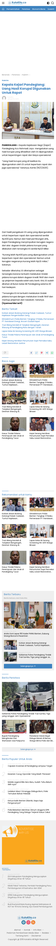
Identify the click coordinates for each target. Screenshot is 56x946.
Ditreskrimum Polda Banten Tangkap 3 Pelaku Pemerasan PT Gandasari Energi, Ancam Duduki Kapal (28, 320)
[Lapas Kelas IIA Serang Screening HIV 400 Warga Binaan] (42, 397)
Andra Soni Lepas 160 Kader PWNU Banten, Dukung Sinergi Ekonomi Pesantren (26, 634)
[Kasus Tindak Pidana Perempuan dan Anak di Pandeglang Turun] (14, 424)
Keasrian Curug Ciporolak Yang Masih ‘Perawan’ (29, 774)
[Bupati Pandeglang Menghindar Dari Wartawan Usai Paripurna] (14, 726)
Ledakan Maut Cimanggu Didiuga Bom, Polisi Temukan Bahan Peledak (28, 792)
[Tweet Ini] (36, 353)
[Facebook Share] (31, 353)
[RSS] (33, 922)
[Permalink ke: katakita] (4, 98)
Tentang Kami (21, 935)
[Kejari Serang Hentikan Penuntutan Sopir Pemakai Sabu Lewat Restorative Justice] (42, 424)
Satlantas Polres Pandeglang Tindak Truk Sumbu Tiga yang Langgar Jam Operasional (35, 656)
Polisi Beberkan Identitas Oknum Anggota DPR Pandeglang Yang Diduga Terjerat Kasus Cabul (29, 811)
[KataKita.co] (18, 3)
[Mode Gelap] (48, 3)
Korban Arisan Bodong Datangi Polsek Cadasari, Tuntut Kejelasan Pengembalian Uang (26, 314)
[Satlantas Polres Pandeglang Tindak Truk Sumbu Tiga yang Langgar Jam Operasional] (10, 657)
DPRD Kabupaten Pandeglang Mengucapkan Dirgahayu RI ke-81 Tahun (28, 896)
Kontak (27, 930)
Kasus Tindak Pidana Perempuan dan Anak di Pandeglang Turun (28, 336)
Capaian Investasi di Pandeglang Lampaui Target (30, 766)
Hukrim (5, 80)
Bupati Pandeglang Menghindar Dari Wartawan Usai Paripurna (13, 738)
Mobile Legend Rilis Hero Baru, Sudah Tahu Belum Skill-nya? (30, 783)
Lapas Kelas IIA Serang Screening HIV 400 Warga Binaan (27, 331)
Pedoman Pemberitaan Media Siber (23, 933)
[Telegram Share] (47, 353)
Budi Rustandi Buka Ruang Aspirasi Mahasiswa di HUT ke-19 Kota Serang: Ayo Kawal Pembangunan (30, 905)
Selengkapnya (27, 666)
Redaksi (45, 933)
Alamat (17, 930)
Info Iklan (37, 930)
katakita (10, 97)
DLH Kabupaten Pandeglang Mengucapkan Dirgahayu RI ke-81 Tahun (27, 877)
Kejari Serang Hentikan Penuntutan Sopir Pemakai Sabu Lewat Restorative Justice (27, 342)
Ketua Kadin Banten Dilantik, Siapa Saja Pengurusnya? (25, 801)
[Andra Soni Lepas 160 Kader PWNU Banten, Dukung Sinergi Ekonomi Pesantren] (28, 615)
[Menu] (3, 3)
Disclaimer (36, 935)
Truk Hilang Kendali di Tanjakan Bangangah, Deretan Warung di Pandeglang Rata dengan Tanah (25, 326)
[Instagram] (28, 922)
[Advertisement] (28, 42)
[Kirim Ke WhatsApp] (52, 353)
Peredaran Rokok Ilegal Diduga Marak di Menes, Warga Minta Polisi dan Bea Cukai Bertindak (42, 738)
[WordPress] (23, 922)
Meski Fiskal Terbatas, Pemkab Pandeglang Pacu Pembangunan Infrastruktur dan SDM (29, 887)
